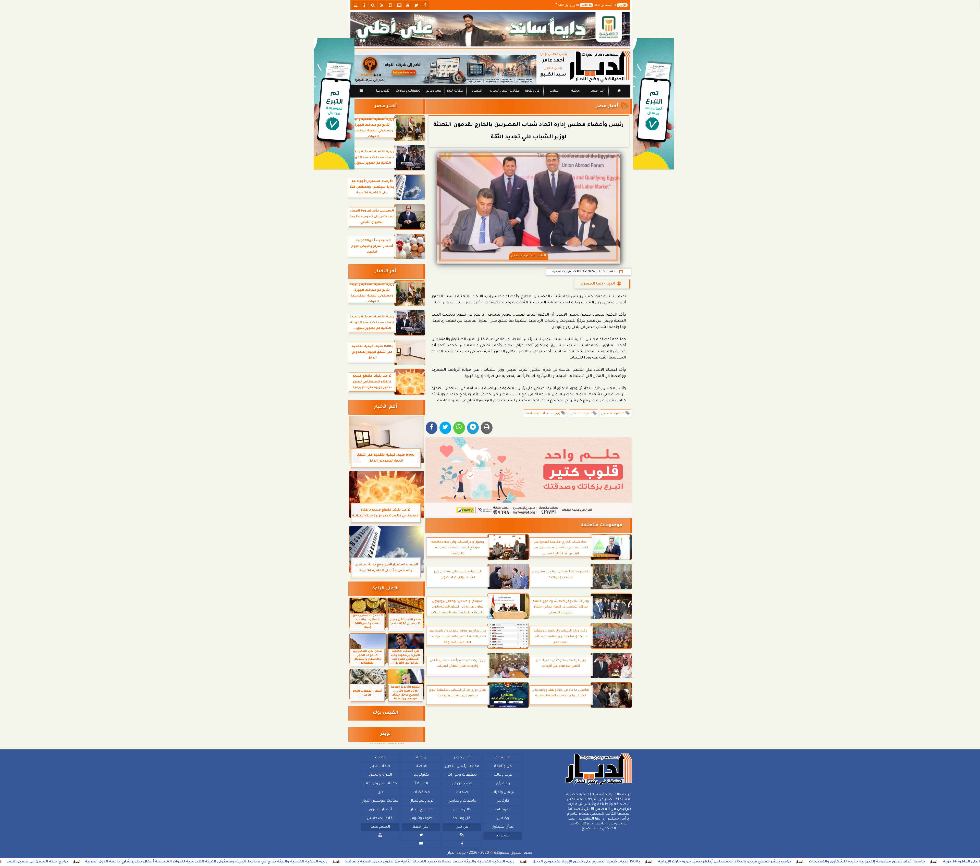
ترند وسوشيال (421, 801)
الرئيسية (502, 758)
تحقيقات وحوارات (408, 91)
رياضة (575, 91)
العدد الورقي (462, 784)
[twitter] (416, 5)
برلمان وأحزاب (502, 792)
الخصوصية (380, 827)
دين (380, 792)
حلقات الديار (455, 91)
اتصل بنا (502, 836)
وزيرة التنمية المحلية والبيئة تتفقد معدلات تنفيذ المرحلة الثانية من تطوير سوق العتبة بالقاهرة (503, 862)
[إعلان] (334, 104)
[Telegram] (473, 428)
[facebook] (425, 5)
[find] (373, 5)
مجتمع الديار (421, 810)
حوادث (554, 91)
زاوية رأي (503, 784)
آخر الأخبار (385, 271)
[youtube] (408, 5)
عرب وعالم (433, 91)
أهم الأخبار (385, 407)
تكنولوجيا (382, 91)
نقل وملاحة (461, 818)
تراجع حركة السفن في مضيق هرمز (111, 862)
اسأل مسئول (502, 827)
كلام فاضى (462, 810)
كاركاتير (503, 801)
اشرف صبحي (581, 414)
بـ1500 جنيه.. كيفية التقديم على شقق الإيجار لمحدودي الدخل (660, 862)
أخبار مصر (597, 91)
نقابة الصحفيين (380, 818)
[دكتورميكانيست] (443, 69)
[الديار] (653, 104)
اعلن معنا (421, 827)
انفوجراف (502, 810)
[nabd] (390, 5)
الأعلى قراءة (385, 588)
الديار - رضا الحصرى (597, 284)
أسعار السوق (380, 810)
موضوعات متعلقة (601, 525)
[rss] (382, 5)
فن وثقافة (532, 91)
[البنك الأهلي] (490, 29)
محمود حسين (613, 414)
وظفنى (503, 818)
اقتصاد (477, 91)
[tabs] (356, 5)
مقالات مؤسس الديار (380, 801)
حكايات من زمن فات (380, 784)
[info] (364, 5)
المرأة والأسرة (380, 775)
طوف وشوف (421, 818)
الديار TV (421, 784)
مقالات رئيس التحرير (504, 91)
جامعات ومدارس (462, 801)
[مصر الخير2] (528, 476)
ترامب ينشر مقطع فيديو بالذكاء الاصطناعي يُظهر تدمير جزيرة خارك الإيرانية (798, 862)
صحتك (462, 792)
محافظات (421, 792)
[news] (399, 5)
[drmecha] (490, 97)
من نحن (462, 827)
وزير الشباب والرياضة (542, 414)
